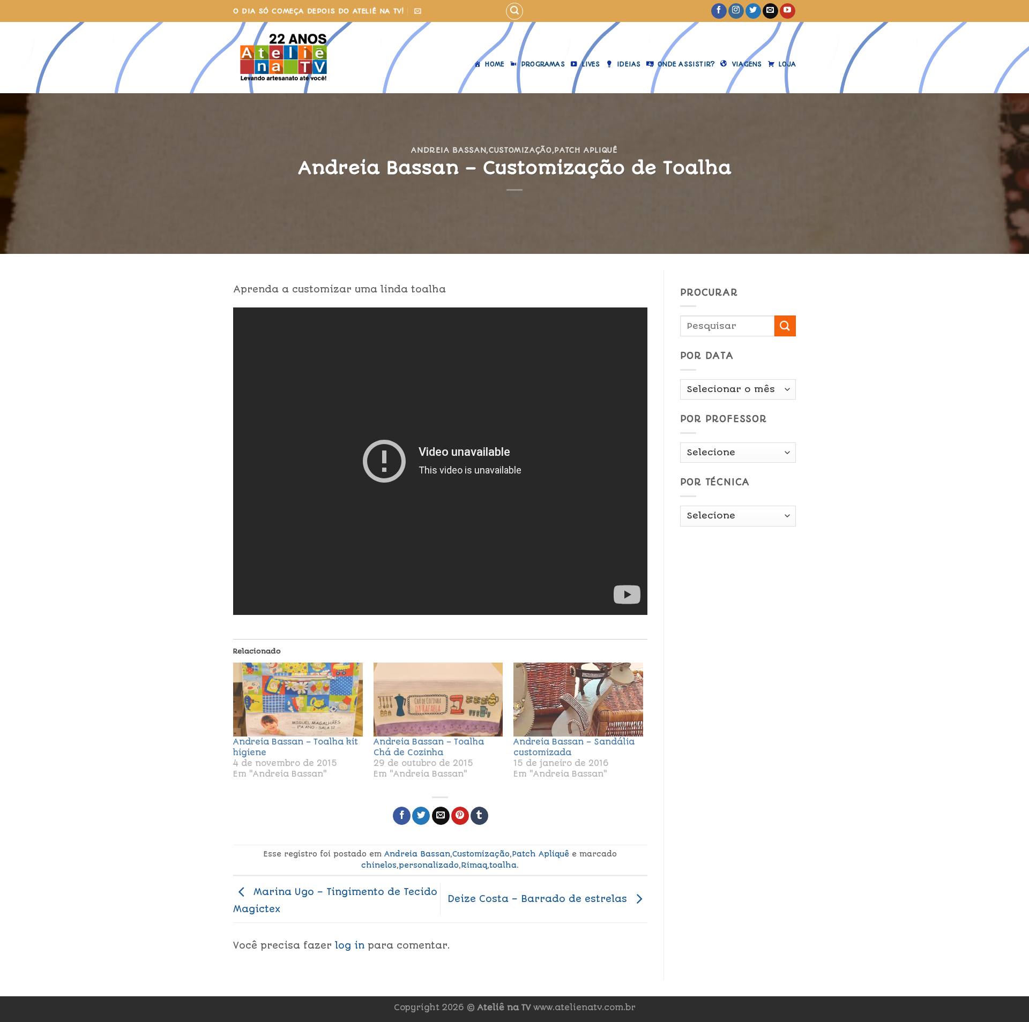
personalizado (429, 865)
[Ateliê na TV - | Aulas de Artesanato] (291, 57)
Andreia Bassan (448, 150)
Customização (520, 150)
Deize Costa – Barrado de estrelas (539, 898)
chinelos (379, 865)
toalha (503, 865)
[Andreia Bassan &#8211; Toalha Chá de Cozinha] (438, 700)
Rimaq (474, 865)
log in (349, 945)
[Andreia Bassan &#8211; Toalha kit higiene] (298, 700)
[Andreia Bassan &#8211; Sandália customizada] (578, 700)
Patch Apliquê (585, 150)
